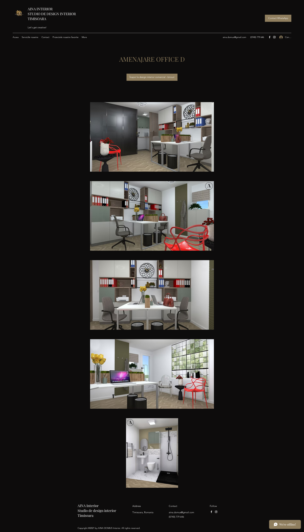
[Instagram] (274, 37)
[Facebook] (269, 37)
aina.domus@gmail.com (234, 37)
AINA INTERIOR (40, 8)
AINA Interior (88, 505)
